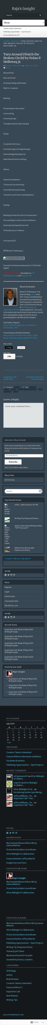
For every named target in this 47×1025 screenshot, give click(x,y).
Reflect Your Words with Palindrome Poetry (24, 549)
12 (30, 732)
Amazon (32, 387)
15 (7, 735)
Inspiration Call (13, 991)
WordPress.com (11, 606)
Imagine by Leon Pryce (16, 863)
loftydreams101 (21, 776)
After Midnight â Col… (24, 789)
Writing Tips (11, 1000)
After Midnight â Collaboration (20, 854)
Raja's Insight (23, 8)
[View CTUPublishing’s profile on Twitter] (9, 575)
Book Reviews (12, 979)
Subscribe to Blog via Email (15, 440)
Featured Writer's (14, 987)
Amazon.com (26, 276)
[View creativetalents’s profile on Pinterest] (14, 575)
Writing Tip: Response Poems (26, 518)
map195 (17, 783)
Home (6, 41)
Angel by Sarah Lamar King (10, 378)
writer (15, 391)
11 (24, 732)
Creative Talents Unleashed (12, 28)
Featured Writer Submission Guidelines (23, 756)
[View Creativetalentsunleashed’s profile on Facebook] (6, 575)
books (14, 389)
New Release (12, 996)
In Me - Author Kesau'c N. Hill (26, 505)
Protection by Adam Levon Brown (21, 849)
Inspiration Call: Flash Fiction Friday (35, 378)
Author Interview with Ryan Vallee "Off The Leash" (28, 527)
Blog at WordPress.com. (13, 1015)
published (7, 391)
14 (41, 732)
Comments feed (11, 601)
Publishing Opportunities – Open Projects (17, 32)
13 (35, 732)
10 (19, 732)
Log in (7, 592)
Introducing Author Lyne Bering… (28, 792)
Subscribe (13, 462)
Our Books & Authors (15, 761)
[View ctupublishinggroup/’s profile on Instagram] (11, 617)
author (15, 41)
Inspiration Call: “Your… (24, 798)
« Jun (9, 742)
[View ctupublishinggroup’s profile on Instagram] (11, 575)
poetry (33, 294)
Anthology (11, 971)
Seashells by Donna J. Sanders (19, 959)
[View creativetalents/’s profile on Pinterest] (14, 617)
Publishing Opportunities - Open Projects (24, 943)
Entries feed (10, 596)
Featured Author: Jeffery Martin (20, 858)
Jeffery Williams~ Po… (24, 796)
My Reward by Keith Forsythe (19, 955)
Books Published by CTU (11, 35)
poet (40, 389)
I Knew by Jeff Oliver (15, 951)
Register (8, 587)
